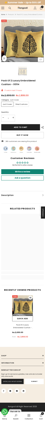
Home (3, 14)
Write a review (22, 171)
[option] (22, 41)
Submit (34, 381)
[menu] (2, 7)
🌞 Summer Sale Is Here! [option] (22, 2)
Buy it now (22, 135)
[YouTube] (23, 391)
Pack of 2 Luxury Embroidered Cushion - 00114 (22, 326)
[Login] (35, 8)
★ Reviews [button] (43, 213)
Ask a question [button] (22, 177)
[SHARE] (42, 127)
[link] (22, 272)
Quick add (22, 318)
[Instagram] (10, 391)
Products (11, 14)
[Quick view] (30, 298)
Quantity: (5, 112)
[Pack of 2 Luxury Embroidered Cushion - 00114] (22, 305)
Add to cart (20, 127)
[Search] (9, 8)
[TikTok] (16, 391)
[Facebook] (3, 391)
